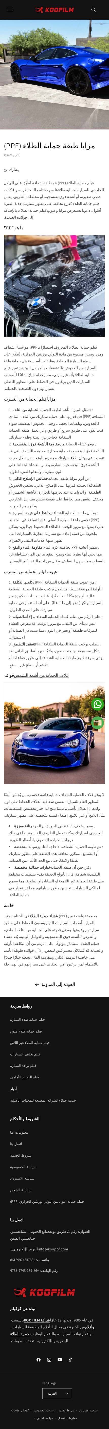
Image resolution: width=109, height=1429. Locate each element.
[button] (10, 10)
